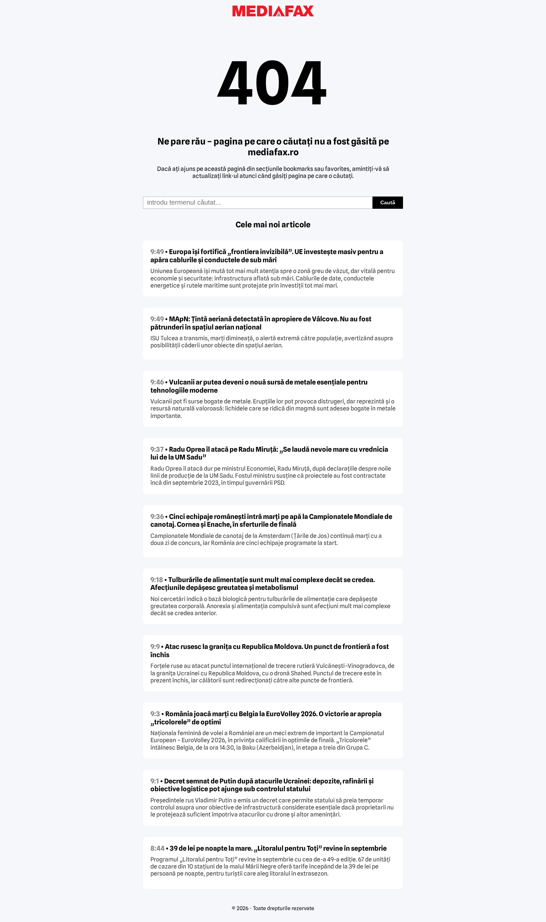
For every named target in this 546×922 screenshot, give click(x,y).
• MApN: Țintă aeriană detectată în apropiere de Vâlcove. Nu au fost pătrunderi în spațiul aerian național (260, 323)
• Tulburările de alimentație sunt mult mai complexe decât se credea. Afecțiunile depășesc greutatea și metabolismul (262, 584)
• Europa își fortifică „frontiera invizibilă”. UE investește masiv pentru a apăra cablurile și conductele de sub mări (266, 256)
